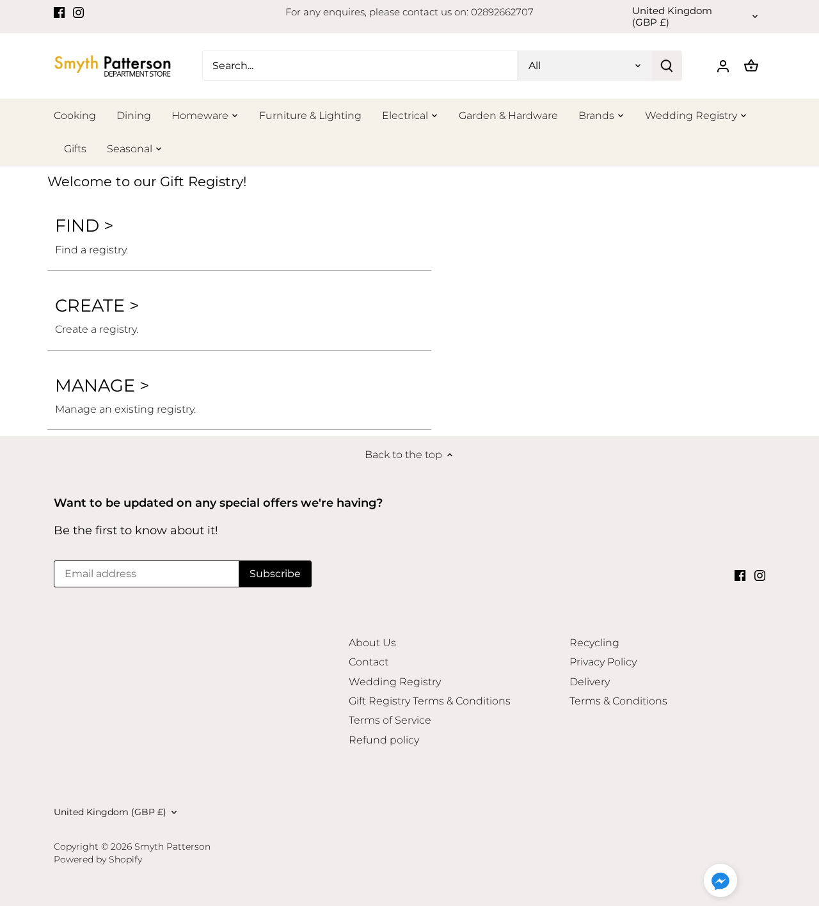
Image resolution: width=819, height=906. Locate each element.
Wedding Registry (395, 682)
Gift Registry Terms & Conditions (430, 701)
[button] (720, 880)
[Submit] (666, 65)
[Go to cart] (751, 65)
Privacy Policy (603, 662)
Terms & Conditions (618, 701)
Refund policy (384, 740)
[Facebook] (59, 12)
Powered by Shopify (98, 859)
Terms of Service (390, 720)
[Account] (723, 65)
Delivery (589, 682)
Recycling (594, 643)
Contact (368, 662)
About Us (372, 643)
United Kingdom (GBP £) (672, 16)
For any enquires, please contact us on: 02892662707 (409, 12)
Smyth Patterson (172, 846)
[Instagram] (78, 12)
